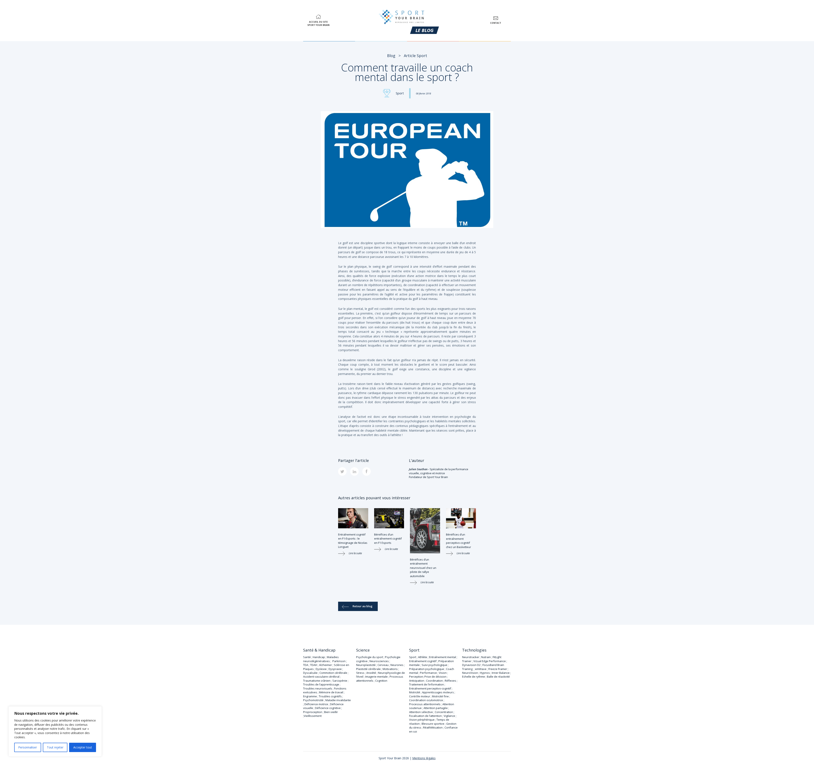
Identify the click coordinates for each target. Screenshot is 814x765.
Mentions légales (424, 758)
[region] (55, 731)
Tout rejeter (55, 747)
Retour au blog (362, 606)
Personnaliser (27, 747)
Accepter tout (82, 747)
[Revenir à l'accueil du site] (401, 16)
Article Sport (415, 55)
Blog (391, 55)
